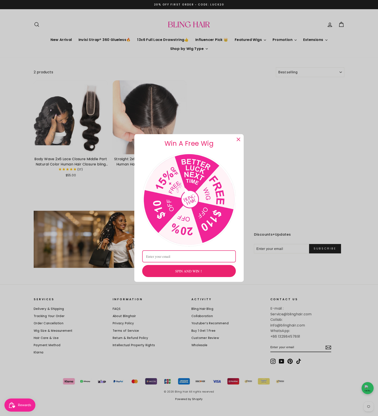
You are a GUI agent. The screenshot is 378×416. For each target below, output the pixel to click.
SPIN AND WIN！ (189, 271)
